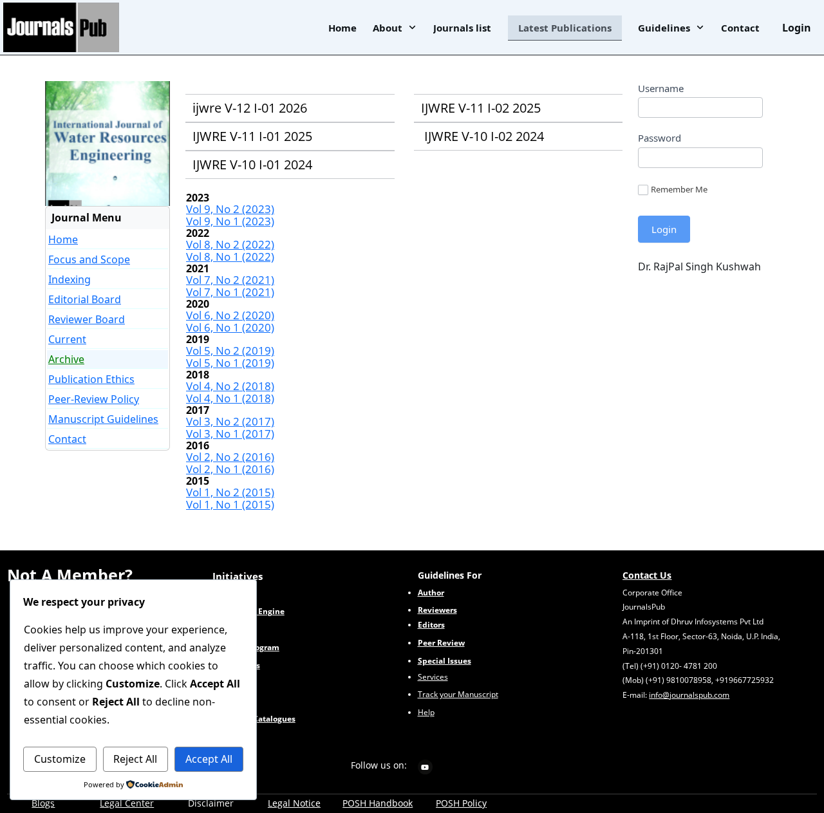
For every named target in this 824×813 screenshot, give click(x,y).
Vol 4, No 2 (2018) (230, 385)
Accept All (208, 759)
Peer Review (441, 642)
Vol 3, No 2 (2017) (230, 421)
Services (433, 676)
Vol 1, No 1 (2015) (230, 504)
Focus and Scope (89, 259)
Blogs (43, 803)
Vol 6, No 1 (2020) (230, 327)
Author (431, 592)
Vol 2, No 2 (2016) (230, 456)
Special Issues (444, 660)
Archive (66, 359)
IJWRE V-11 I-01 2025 (290, 136)
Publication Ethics (91, 379)
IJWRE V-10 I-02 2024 (518, 136)
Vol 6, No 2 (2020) (230, 315)
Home (63, 239)
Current (67, 339)
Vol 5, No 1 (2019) (230, 362)
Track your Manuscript (458, 694)
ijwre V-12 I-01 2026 (290, 108)
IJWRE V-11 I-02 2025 (518, 108)
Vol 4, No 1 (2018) (230, 398)
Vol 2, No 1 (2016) (230, 469)
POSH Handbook (377, 803)
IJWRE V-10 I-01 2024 (290, 164)
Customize (60, 759)
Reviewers (437, 609)
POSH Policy (461, 803)
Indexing (69, 279)
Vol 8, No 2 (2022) (230, 244)
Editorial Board (84, 299)
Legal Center (127, 803)
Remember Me (679, 189)
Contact (67, 439)
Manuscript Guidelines (103, 419)
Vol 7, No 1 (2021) (230, 292)
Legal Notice (294, 803)
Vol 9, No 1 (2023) (230, 221)
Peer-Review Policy (93, 399)
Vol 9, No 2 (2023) (230, 208)
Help (426, 712)
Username (661, 88)
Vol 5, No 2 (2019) (230, 350)
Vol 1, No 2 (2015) (230, 492)
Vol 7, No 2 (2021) (230, 279)
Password (659, 137)
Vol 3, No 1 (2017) (230, 433)
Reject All (135, 759)
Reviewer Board (86, 319)
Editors (431, 624)
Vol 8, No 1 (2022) (230, 256)
